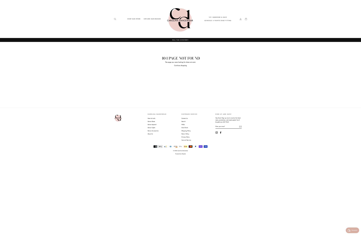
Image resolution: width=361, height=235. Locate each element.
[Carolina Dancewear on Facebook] (221, 132)
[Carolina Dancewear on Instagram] (216, 132)
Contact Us (185, 118)
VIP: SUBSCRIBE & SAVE (218, 17)
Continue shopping (180, 65)
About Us (150, 134)
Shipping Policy (186, 131)
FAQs (183, 124)
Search (183, 121)
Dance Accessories (153, 131)
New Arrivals (151, 118)
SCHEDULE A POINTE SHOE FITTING (217, 20)
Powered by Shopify (180, 154)
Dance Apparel (152, 124)
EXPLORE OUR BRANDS (152, 19)
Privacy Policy (186, 137)
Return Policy (185, 134)
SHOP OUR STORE (133, 19)
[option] (180, 40)
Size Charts (185, 128)
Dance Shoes (151, 121)
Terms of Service (186, 140)
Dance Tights (151, 128)
